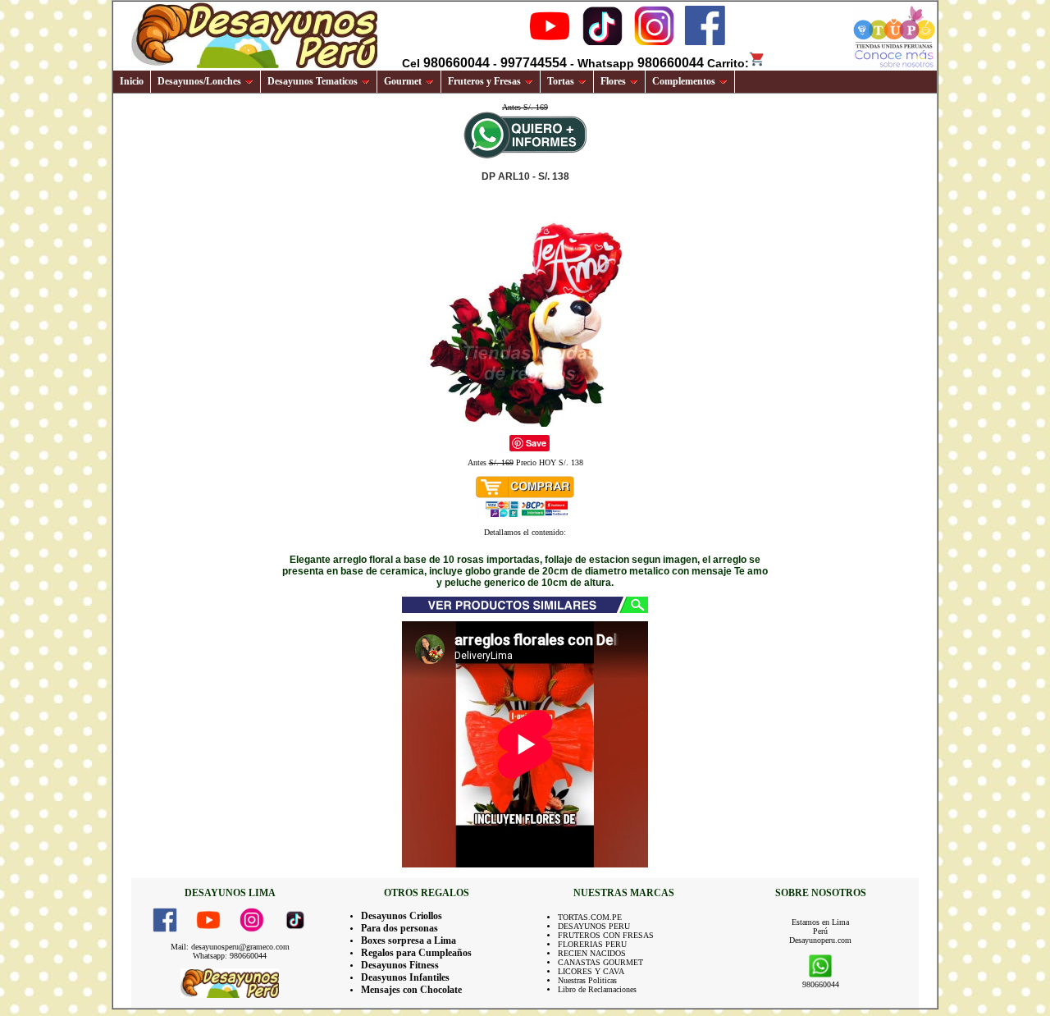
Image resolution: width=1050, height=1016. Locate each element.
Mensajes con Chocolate (411, 989)
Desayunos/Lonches (199, 81)
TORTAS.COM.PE (590, 917)
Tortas (560, 81)
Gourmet (403, 81)
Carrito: (728, 63)
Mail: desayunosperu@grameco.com (230, 946)
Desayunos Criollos (401, 916)
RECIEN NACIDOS (592, 953)
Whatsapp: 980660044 (230, 955)
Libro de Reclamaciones (597, 989)
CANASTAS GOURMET (600, 962)
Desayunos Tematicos (312, 81)
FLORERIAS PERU (592, 944)
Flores (613, 81)
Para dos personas (399, 928)
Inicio (132, 81)
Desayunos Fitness (400, 965)
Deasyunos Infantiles (405, 977)
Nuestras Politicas (587, 980)
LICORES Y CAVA (591, 971)
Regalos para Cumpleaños (416, 953)
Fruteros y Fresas (484, 81)
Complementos (683, 81)
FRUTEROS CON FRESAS (606, 935)
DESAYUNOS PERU (594, 926)
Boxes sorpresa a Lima (408, 940)
